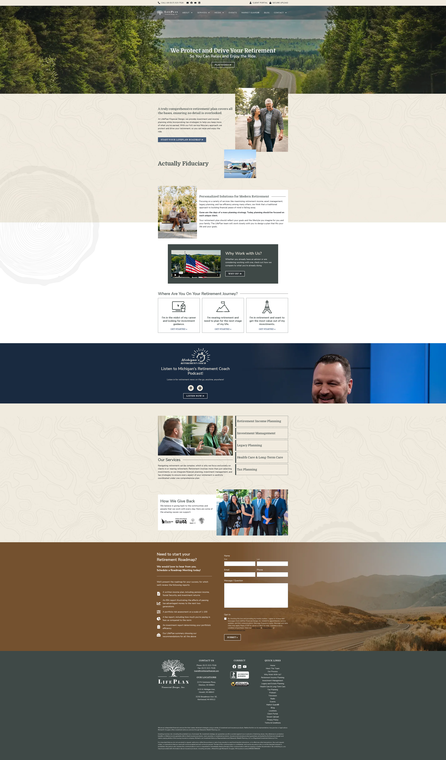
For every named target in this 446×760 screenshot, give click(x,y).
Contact (279, 12)
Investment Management (256, 433)
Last (258, 559)
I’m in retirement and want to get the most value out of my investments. (267, 321)
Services (202, 12)
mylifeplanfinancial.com (236, 630)
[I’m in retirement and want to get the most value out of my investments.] (267, 306)
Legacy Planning (249, 445)
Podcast (272, 692)
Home (272, 665)
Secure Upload (273, 717)
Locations (273, 710)
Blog (266, 12)
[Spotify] (200, 388)
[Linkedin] (199, 3)
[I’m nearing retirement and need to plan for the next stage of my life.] (223, 306)
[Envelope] (187, 3)
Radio (272, 698)
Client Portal (272, 713)
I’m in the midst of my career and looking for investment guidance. (179, 321)
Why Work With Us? (272, 674)
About (186, 12)
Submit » (232, 637)
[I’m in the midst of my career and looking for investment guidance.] (178, 306)
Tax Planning (247, 469)
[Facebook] (191, 3)
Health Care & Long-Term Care (260, 457)
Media (218, 12)
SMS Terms (256, 628)
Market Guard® (250, 12)
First (225, 559)
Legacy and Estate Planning (272, 683)
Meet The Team (272, 668)
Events (233, 12)
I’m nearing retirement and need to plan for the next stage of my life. (223, 321)
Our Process (273, 671)
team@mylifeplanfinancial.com (206, 671)
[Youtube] (195, 3)
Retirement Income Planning (259, 421)
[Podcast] (191, 388)
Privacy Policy (267, 628)
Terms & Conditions (273, 723)
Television (272, 695)
